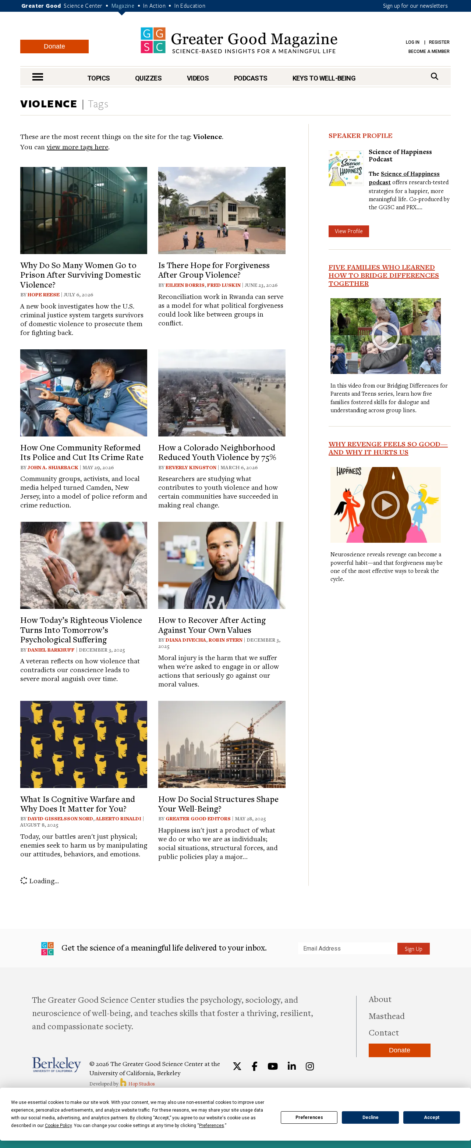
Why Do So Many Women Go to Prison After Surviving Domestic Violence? (80, 274)
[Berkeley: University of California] (56, 1064)
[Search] (434, 76)
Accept (431, 1117)
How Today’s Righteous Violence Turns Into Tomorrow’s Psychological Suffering (81, 629)
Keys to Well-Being (324, 78)
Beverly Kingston (191, 467)
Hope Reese (44, 294)
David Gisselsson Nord (60, 818)
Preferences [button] (211, 1125)
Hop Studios (141, 1083)
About (380, 998)
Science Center (83, 5)
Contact (384, 1032)
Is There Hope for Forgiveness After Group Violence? (214, 269)
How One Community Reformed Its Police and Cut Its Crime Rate (82, 452)
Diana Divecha (186, 640)
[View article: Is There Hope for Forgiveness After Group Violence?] (221, 209)
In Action (154, 5)
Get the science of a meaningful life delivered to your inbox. (163, 947)
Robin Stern (225, 640)
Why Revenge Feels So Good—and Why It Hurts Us (388, 448)
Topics (98, 78)
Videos (198, 78)
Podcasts (251, 78)
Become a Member (429, 51)
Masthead (387, 1015)
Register (439, 42)
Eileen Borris (185, 285)
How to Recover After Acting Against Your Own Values (212, 624)
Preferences (309, 1117)
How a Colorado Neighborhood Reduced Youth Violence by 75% (217, 452)
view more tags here (77, 146)
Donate (54, 46)
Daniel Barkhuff (51, 649)
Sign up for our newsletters (415, 5)
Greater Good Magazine (239, 40)
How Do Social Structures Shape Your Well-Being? (218, 803)
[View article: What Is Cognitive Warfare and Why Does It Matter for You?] (83, 743)
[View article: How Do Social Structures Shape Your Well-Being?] (221, 743)
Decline (370, 1117)
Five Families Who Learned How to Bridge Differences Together (384, 275)
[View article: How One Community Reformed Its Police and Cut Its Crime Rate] (83, 391)
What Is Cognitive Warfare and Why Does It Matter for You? (77, 803)
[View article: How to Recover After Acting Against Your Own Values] (221, 564)
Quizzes (148, 78)
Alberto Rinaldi (118, 818)
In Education (189, 5)
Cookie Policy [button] (58, 1125)
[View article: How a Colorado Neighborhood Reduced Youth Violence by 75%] (221, 391)
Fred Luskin (224, 285)
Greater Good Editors (198, 818)
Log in (412, 42)
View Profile (349, 231)
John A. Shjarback (53, 467)
